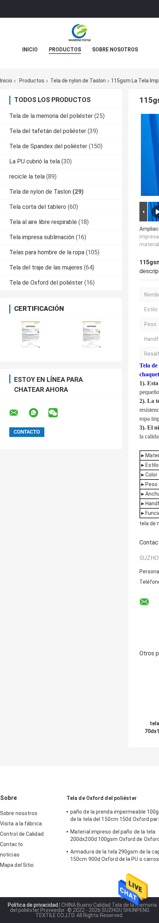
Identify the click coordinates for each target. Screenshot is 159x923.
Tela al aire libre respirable (43, 221)
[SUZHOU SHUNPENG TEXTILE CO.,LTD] (79, 32)
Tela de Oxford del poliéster (46, 282)
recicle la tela (27, 176)
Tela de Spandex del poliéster (48, 146)
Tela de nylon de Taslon (78, 81)
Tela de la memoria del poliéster (51, 115)
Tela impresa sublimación (41, 237)
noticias (10, 855)
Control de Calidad (22, 834)
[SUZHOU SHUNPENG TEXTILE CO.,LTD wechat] (57, 413)
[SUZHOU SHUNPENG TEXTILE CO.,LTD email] (18, 413)
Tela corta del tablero (37, 206)
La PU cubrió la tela (34, 161)
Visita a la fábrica (21, 824)
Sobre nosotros (115, 49)
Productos (65, 49)
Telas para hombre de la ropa (46, 252)
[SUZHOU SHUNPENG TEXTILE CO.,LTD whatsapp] (38, 413)
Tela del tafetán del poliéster (47, 131)
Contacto (11, 844)
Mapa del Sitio (17, 865)
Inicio (30, 49)
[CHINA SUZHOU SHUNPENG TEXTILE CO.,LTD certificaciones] (30, 334)
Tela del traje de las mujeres (45, 267)
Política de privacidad (33, 905)
